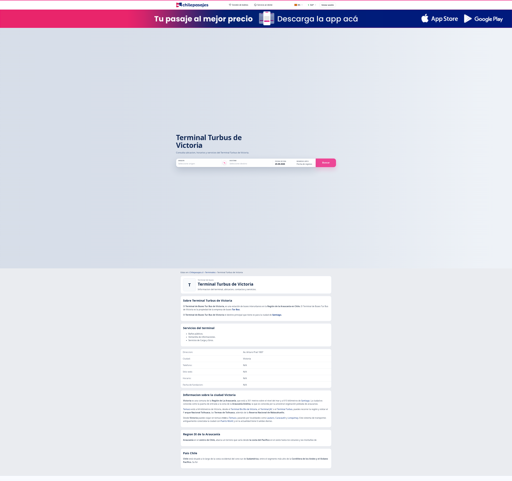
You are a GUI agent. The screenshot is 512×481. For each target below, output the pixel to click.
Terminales (210, 272)
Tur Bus (236, 309)
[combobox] (178, 163)
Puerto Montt (227, 421)
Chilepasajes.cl (196, 272)
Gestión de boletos (240, 5)
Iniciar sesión (328, 5)
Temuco (187, 409)
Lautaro (270, 417)
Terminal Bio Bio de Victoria (244, 409)
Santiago (276, 314)
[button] (283, 163)
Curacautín (280, 417)
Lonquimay (293, 417)
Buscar (326, 163)
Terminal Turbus (284, 409)
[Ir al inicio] (192, 5)
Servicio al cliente (264, 5)
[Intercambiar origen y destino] (225, 163)
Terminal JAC (266, 409)
